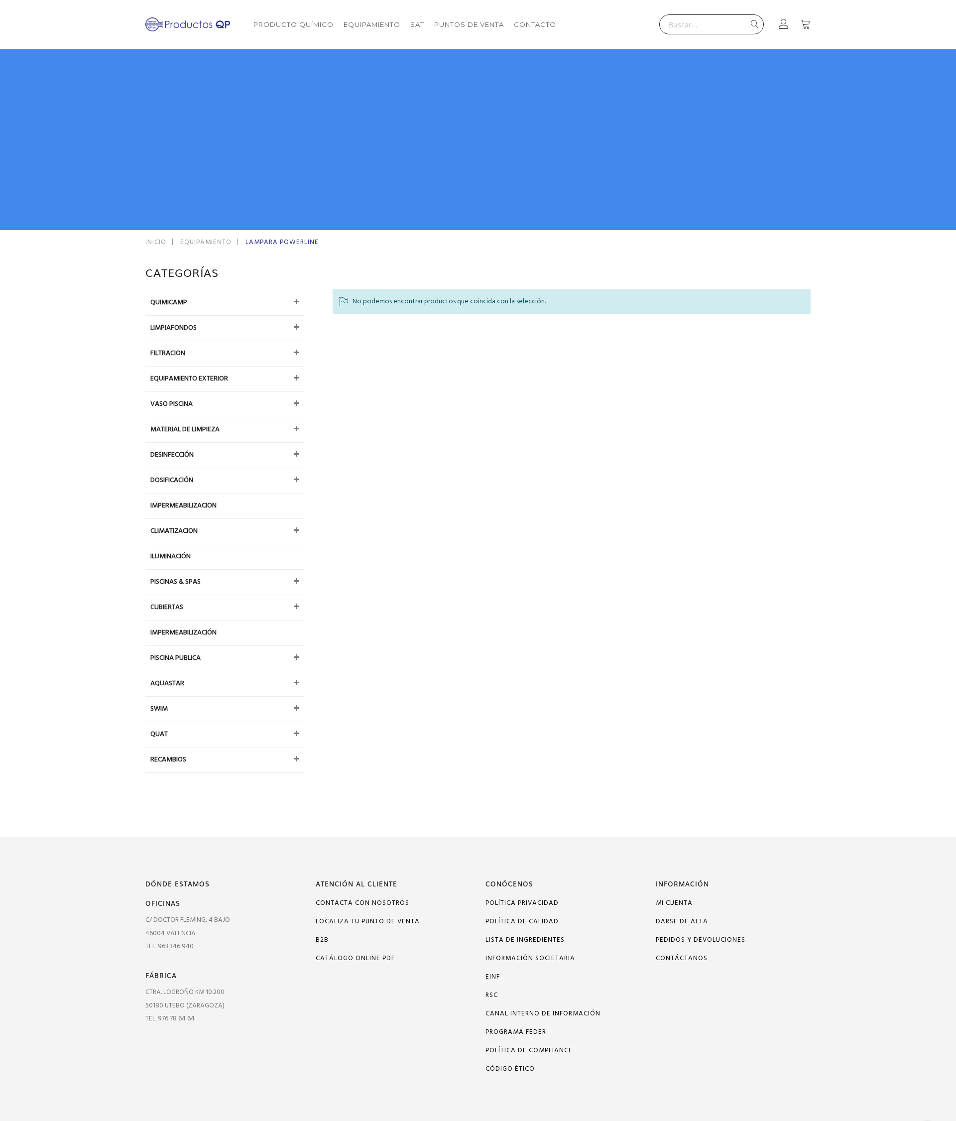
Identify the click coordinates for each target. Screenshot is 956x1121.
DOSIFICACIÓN (171, 480)
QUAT (159, 734)
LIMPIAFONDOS (173, 328)
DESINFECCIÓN (172, 455)
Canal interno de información (542, 1013)
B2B (322, 940)
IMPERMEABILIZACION (183, 505)
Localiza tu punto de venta (368, 921)
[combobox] (711, 24)
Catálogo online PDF (355, 958)
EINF (492, 977)
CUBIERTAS (166, 607)
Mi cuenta (674, 903)
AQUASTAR (167, 683)
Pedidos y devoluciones (700, 940)
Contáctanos (682, 958)
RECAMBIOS (168, 759)
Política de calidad (522, 921)
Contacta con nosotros (362, 903)
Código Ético (510, 1069)
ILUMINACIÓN (170, 556)
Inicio (156, 242)
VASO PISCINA (171, 404)
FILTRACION (167, 353)
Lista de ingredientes (525, 940)
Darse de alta (682, 921)
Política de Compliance (529, 1050)
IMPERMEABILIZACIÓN (183, 632)
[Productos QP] (187, 24)
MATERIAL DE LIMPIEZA (185, 429)
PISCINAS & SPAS (175, 582)
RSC (491, 995)
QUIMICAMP (168, 302)
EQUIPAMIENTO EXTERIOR (189, 378)
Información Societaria (530, 958)
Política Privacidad (522, 903)
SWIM (159, 709)
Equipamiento (207, 242)
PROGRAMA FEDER (515, 1032)
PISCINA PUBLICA (175, 658)
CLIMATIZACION (174, 531)
